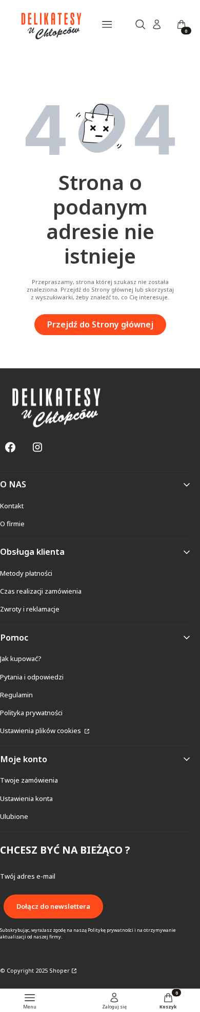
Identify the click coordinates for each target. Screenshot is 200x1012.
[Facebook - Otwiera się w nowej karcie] (10, 447)
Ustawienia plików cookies (41, 730)
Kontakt (12, 505)
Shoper (59, 970)
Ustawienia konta (26, 798)
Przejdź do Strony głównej (100, 324)
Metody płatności (26, 573)
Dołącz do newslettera (53, 906)
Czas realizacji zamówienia (41, 591)
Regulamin (16, 694)
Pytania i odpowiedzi (32, 676)
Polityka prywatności (31, 712)
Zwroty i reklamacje (29, 609)
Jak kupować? (21, 658)
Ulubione (14, 816)
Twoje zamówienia (29, 780)
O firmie (12, 523)
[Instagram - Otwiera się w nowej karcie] (37, 447)
